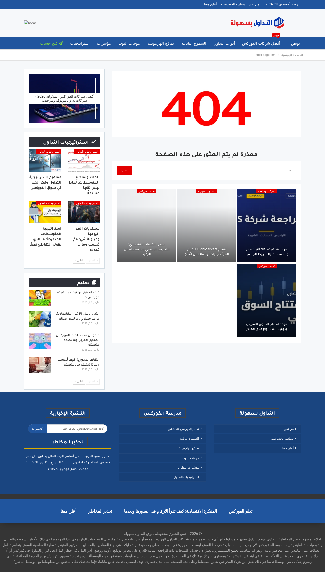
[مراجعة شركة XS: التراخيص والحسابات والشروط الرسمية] (266, 225)
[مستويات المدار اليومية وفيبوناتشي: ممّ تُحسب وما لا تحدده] (84, 212)
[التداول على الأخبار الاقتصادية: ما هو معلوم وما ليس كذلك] (40, 319)
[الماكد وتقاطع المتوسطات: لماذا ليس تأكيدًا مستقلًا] (84, 160)
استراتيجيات (80, 43)
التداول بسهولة (206, 191)
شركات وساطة (266, 191)
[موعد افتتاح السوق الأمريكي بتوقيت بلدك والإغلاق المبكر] (266, 300)
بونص (295, 43)
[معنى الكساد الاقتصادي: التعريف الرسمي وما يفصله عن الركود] (146, 225)
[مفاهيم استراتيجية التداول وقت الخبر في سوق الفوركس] (45, 160)
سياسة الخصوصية (233, 4)
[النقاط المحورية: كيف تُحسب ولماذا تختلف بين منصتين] (40, 365)
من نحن (254, 4)
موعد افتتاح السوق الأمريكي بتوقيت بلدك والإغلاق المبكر (266, 326)
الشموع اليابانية (193, 43)
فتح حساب (48, 43)
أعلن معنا (210, 4)
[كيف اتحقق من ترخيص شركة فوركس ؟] (40, 298)
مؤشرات (104, 43)
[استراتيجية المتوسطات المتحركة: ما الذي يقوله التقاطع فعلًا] (45, 212)
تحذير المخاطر (100, 511)
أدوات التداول (224, 43)
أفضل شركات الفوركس (261, 41)
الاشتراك (37, 428)
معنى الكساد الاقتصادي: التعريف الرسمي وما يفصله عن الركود (146, 249)
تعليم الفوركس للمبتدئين (183, 429)
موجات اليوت (129, 43)
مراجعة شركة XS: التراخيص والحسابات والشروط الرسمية (266, 251)
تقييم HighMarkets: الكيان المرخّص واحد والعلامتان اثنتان (206, 251)
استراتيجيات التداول (87, 151)
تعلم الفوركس (146, 191)
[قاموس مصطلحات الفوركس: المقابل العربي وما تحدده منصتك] (40, 341)
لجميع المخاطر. (58, 469)
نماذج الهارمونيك (160, 43)
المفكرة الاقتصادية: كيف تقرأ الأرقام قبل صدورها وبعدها (170, 511)
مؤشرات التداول (188, 467)
